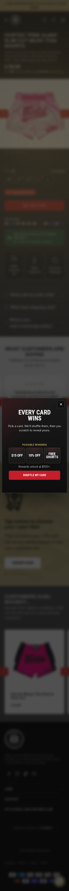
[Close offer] (61, 404)
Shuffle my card (34, 475)
